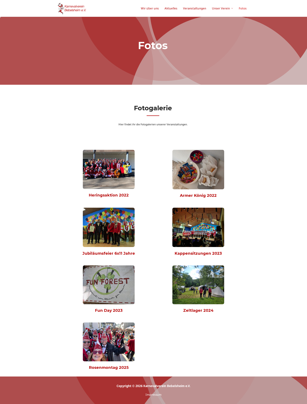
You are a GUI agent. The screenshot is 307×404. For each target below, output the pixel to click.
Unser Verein (221, 8)
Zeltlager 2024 (198, 310)
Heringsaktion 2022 (109, 195)
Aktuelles (171, 8)
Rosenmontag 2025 (109, 367)
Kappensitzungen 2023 (198, 253)
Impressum (153, 394)
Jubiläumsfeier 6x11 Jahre (109, 253)
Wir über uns (150, 8)
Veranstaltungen (194, 8)
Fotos (243, 8)
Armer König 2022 (198, 195)
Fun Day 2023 (109, 310)
